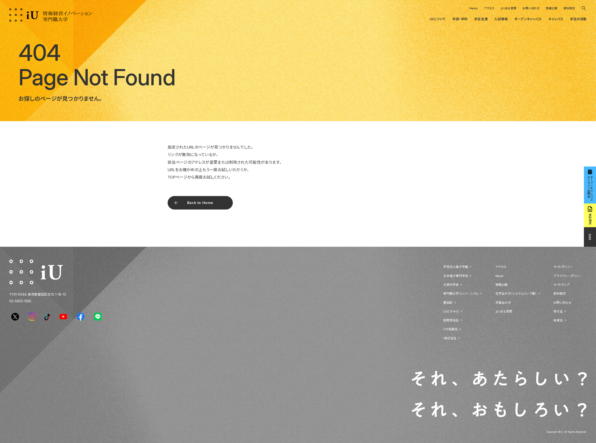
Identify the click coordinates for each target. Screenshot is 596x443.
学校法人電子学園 (455, 266)
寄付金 (558, 311)
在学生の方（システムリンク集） (516, 293)
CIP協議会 (450, 329)
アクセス (489, 8)
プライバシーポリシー (567, 275)
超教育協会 (451, 320)
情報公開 (551, 8)
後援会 (558, 320)
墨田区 (448, 302)
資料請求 (569, 8)
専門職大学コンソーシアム (460, 293)
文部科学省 (451, 284)
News (474, 8)
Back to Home (200, 202)
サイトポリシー (563, 266)
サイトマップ (561, 284)
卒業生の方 (503, 302)
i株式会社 (449, 338)
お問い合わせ (531, 8)
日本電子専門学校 (455, 275)
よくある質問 (508, 8)
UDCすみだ (451, 311)
